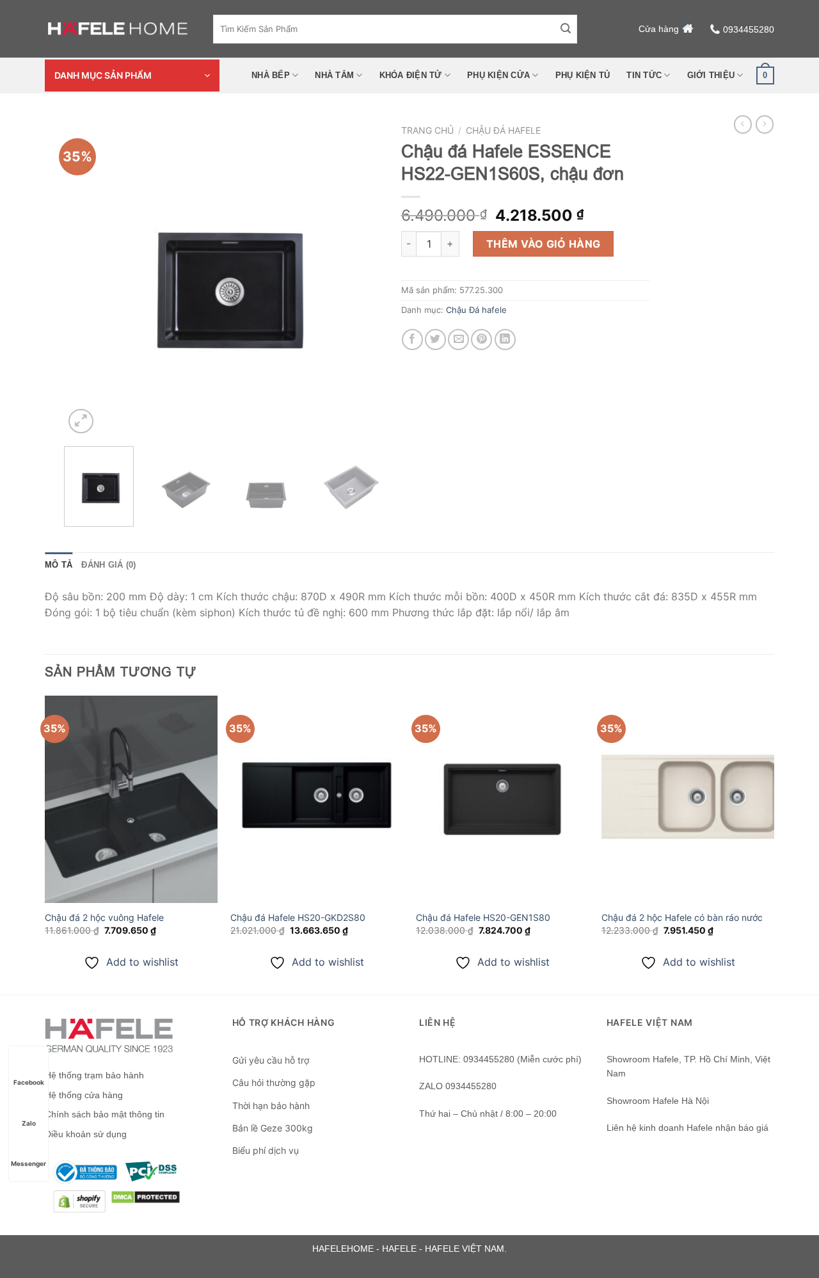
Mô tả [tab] (58, 565)
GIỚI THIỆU (711, 75)
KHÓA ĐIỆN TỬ (410, 75)
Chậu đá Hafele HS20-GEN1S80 (483, 917)
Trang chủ (427, 130)
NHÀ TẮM (334, 75)
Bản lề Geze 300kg (272, 1127)
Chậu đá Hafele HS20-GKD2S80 (297, 917)
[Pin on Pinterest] (481, 339)
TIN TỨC (644, 75)
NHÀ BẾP (270, 75)
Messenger (28, 1163)
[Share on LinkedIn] (505, 339)
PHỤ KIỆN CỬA (498, 75)
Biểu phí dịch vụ (265, 1150)
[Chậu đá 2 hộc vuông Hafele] (131, 799)
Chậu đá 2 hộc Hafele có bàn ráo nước (682, 917)
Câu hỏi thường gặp (273, 1082)
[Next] (358, 277)
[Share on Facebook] (412, 339)
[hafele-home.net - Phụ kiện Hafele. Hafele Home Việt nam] (119, 28)
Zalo (29, 1123)
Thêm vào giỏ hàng (543, 243)
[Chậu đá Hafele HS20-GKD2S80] (316, 799)
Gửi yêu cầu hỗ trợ (270, 1060)
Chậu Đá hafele (503, 130)
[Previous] (86, 277)
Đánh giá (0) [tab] (108, 565)
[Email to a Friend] (458, 339)
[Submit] (565, 29)
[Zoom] (80, 421)
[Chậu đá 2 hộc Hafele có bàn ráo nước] (687, 799)
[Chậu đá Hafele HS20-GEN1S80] (502, 799)
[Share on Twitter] (435, 339)
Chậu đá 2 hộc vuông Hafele (104, 917)
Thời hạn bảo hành (271, 1105)
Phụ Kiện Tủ (582, 75)
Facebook (28, 1082)
